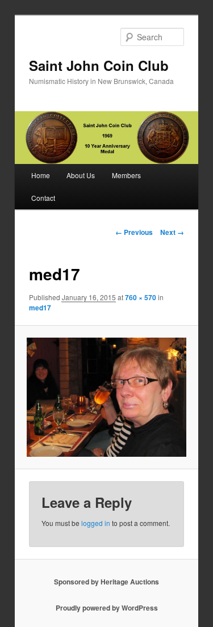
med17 (40, 307)
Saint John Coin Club (99, 65)
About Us (80, 175)
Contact (43, 198)
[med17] (106, 397)
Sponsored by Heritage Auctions (106, 581)
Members (126, 175)
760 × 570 (140, 297)
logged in (95, 523)
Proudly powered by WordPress (107, 608)
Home (40, 175)
